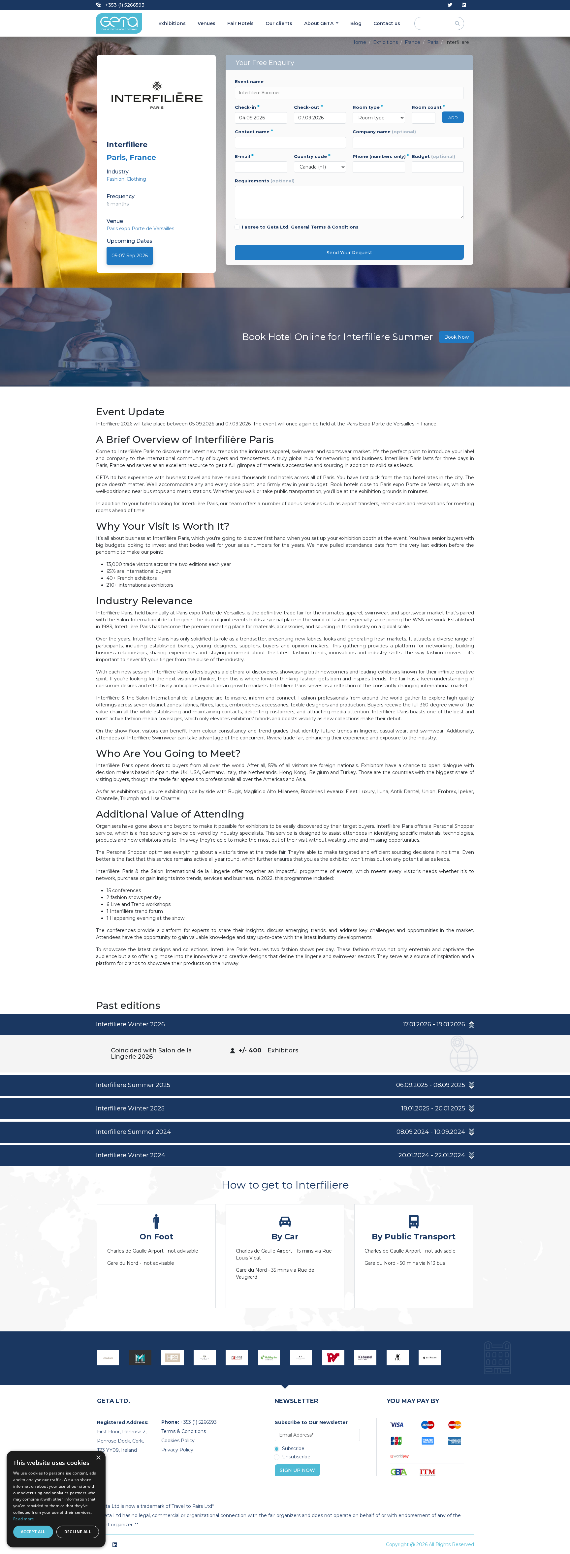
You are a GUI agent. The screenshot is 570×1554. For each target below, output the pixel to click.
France (412, 42)
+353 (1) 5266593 (124, 5)
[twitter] (450, 5)
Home (358, 42)
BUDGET (433, 156)
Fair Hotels (240, 23)
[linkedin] (464, 5)
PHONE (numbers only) (379, 156)
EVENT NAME (249, 81)
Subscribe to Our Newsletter (311, 1422)
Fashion (115, 179)
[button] (285, 1024)
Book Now (456, 337)
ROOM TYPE (368, 107)
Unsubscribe (296, 1457)
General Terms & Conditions (325, 227)
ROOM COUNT (424, 107)
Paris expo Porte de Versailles (140, 229)
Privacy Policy (177, 1450)
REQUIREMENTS (265, 180)
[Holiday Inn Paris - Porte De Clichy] (269, 1357)
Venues (206, 23)
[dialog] (56, 1499)
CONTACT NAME (254, 132)
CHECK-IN (247, 107)
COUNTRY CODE (312, 156)
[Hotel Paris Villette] (333, 1357)
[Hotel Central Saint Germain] (398, 1357)
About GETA (319, 23)
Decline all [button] (77, 1532)
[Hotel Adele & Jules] (205, 1357)
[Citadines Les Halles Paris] (108, 1357)
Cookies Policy (178, 1441)
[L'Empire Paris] (237, 1357)
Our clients (279, 23)
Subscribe (293, 1448)
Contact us (386, 23)
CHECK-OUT (308, 107)
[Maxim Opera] (140, 1357)
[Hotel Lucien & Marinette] (301, 1357)
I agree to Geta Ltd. (300, 227)
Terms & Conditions (183, 1431)
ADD (453, 117)
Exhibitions (172, 23)
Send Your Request (349, 253)
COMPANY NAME (384, 131)
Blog (356, 23)
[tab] (285, 1043)
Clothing (136, 179)
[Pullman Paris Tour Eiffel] (430, 1357)
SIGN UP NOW (297, 1470)
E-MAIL (244, 156)
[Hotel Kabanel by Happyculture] (365, 1357)
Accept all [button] (33, 1532)
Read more (23, 1519)
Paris (432, 42)
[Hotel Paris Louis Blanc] (172, 1357)
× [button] (98, 1457)
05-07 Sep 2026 (129, 256)
